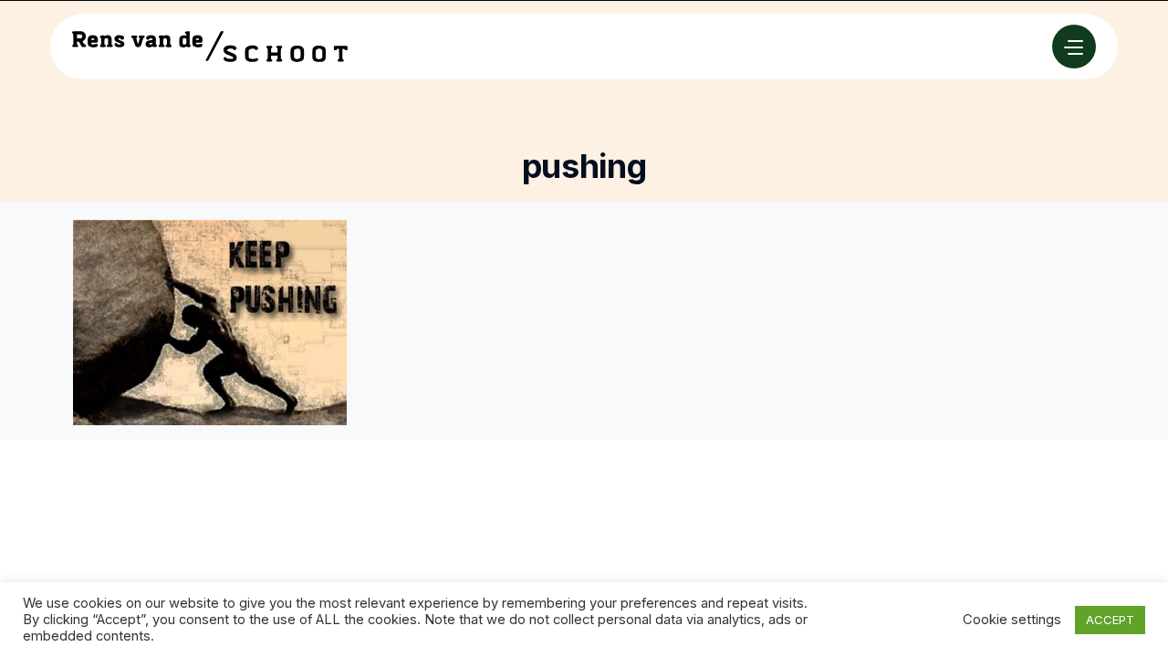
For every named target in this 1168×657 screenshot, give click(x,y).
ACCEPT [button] (1110, 619)
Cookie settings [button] (1012, 619)
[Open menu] (1074, 46)
